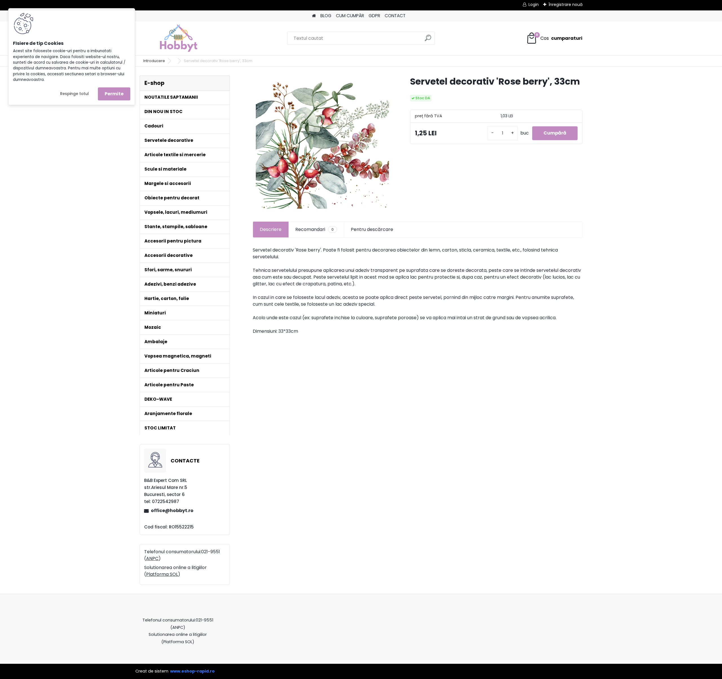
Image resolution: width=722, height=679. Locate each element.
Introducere (154, 60)
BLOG (325, 16)
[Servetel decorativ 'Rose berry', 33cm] (322, 142)
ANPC (152, 558)
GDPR (374, 16)
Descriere (270, 229)
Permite (114, 94)
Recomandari (314, 229)
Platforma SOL (162, 574)
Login (534, 4)
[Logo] (178, 38)
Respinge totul (74, 93)
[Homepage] (314, 15)
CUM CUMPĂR (350, 16)
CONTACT (395, 16)
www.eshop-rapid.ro (192, 671)
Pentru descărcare (372, 229)
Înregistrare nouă (565, 4)
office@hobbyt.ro (172, 510)
